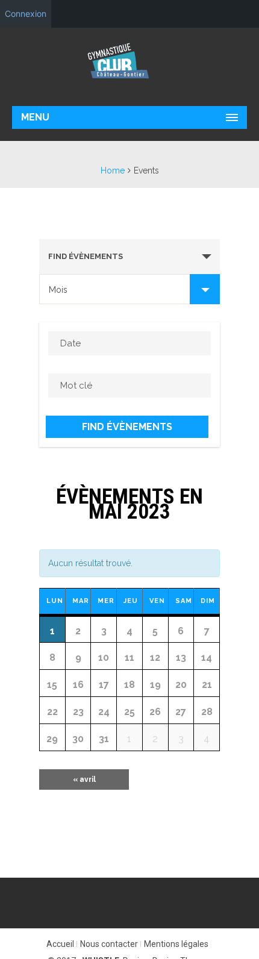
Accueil (60, 944)
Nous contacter (109, 944)
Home (113, 170)
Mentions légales (176, 944)
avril (84, 779)
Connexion (25, 13)
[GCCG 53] (129, 61)
